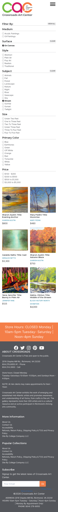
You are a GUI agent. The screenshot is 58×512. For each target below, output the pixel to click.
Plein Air (8, 57)
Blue (6, 142)
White (7, 162)
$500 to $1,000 (11, 179)
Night (6, 89)
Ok (42, 483)
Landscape (9, 84)
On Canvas (9, 45)
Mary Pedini (35, 220)
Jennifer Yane (8, 301)
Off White (8, 150)
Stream (7, 101)
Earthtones (9, 145)
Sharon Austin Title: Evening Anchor (12, 216)
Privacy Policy (46, 489)
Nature (7, 86)
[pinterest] (35, 348)
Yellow (7, 164)
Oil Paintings (10, 36)
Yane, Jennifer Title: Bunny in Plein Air (12, 296)
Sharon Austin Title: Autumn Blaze (40, 256)
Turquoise (8, 159)
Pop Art (7, 60)
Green (7, 147)
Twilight (7, 109)
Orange (7, 153)
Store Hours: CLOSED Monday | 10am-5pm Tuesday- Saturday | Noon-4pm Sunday (29, 332)
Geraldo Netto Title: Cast (14, 255)
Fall (6, 78)
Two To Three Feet (12, 124)
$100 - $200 (10, 174)
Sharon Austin (9, 220)
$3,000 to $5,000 (12, 182)
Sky (6, 98)
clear (52, 41)
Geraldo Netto (9, 258)
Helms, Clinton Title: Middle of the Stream (40, 296)
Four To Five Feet (12, 133)
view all (51, 24)
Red (6, 156)
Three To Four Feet (12, 130)
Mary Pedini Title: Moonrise (38, 216)
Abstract (8, 55)
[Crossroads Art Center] (17, 9)
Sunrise (7, 103)
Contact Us (7, 425)
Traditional (9, 66)
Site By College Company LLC (15, 436)
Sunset (7, 106)
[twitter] (22, 348)
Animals (7, 75)
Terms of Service (27, 491)
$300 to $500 (10, 176)
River (6, 92)
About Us (6, 422)
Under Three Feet (12, 127)
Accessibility (7, 427)
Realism (7, 63)
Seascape (8, 95)
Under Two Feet (11, 118)
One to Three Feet (12, 121)
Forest (7, 81)
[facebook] (16, 348)
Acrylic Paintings (11, 33)
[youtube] (41, 348)
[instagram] (29, 348)
